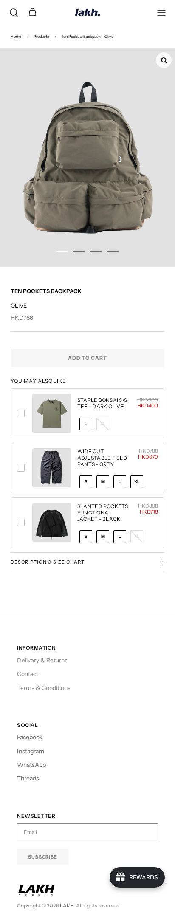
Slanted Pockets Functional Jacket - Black (102, 512)
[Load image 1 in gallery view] (87, 157)
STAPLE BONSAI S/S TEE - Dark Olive (102, 403)
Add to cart (87, 358)
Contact (27, 674)
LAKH (67, 905)
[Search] (13, 12)
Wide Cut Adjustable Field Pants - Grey (102, 457)
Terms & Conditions (44, 688)
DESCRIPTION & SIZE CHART (48, 562)
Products (41, 36)
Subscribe (42, 857)
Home (16, 36)
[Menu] (161, 12)
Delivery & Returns (42, 660)
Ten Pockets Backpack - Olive (87, 36)
